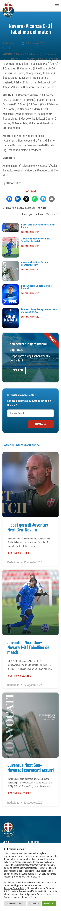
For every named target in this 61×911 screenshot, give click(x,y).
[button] (57, 5)
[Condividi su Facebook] (9, 199)
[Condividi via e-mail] (52, 199)
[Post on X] (26, 199)
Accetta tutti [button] (49, 903)
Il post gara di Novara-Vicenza (38, 214)
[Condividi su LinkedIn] (18, 199)
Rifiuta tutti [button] (34, 903)
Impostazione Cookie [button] (15, 903)
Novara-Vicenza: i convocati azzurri (26, 208)
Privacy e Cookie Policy (15, 888)
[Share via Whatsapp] (35, 199)
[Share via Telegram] (43, 199)
